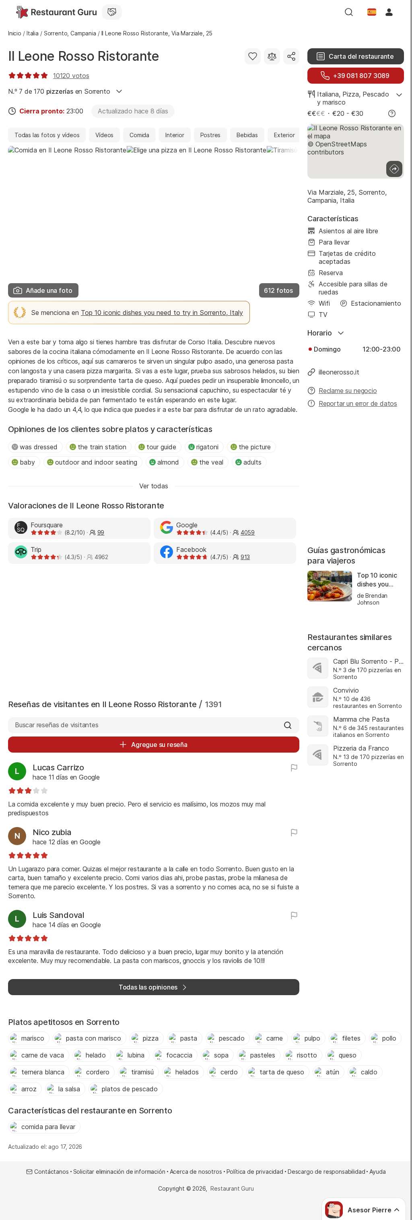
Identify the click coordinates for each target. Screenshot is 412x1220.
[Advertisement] (153, 630)
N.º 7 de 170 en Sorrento (59, 91)
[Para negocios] (111, 12)
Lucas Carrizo (58, 767)
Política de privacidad (255, 1171)
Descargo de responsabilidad (326, 1171)
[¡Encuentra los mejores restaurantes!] (56, 12)
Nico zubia (52, 832)
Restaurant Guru (231, 1188)
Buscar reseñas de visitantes (57, 725)
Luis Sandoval (58, 915)
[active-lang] (371, 12)
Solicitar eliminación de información (119, 1171)
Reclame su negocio (348, 391)
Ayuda (377, 1171)
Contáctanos (51, 1171)
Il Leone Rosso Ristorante (83, 56)
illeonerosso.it (339, 372)
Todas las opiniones (148, 987)
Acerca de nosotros (196, 1171)
